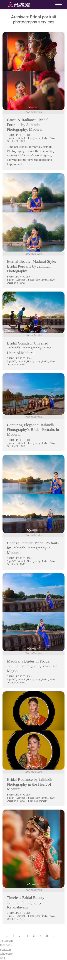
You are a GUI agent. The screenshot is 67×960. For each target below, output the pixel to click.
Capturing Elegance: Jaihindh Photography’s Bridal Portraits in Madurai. (33, 430)
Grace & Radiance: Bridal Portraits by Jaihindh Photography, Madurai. (27, 124)
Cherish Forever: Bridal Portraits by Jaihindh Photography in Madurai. (33, 548)
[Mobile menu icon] (58, 4)
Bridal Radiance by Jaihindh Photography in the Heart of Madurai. (29, 784)
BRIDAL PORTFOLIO (18, 135)
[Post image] (33, 71)
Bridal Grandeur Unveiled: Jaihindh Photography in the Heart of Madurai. (29, 348)
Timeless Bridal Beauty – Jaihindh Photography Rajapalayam (27, 902)
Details (37, 112)
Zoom (29, 112)
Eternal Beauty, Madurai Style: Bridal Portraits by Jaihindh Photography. (31, 266)
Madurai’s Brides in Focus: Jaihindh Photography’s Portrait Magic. (32, 666)
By (31, 138)
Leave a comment (37, 800)
